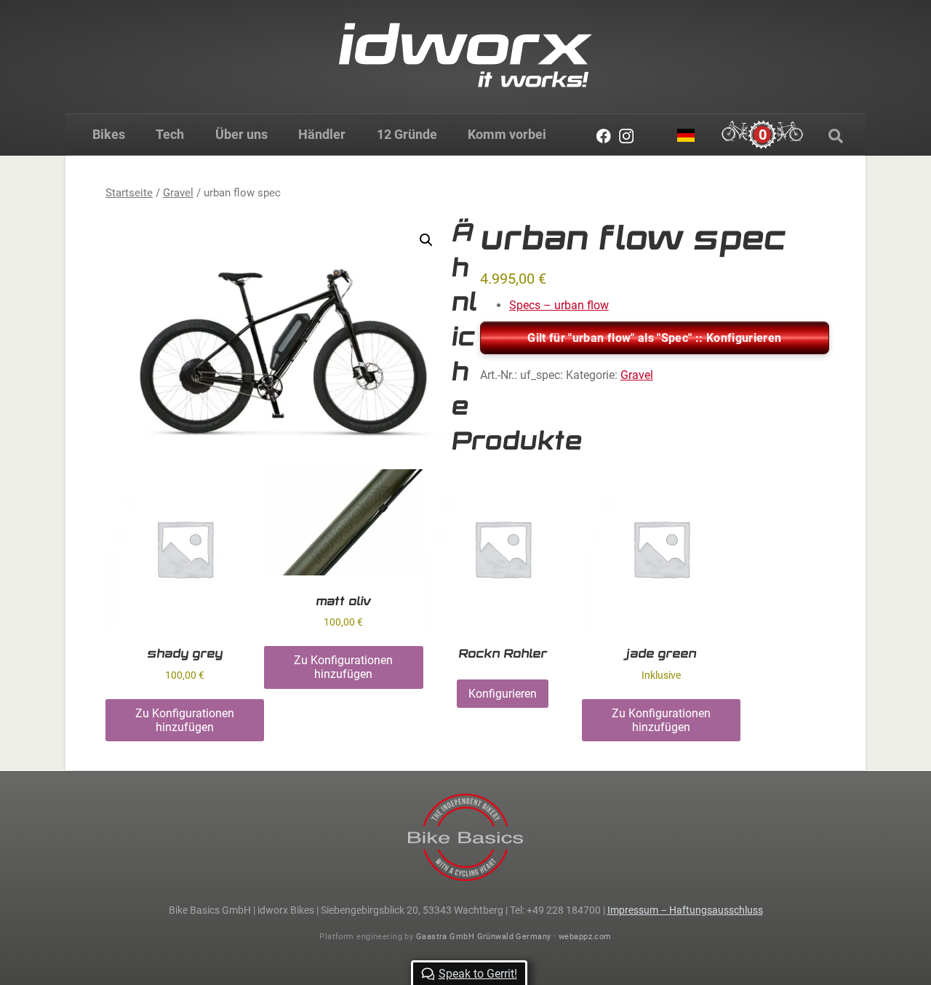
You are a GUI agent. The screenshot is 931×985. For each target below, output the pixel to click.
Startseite (129, 192)
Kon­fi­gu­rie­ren (502, 694)
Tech (170, 134)
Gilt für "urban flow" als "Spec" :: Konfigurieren (654, 338)
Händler (321, 134)
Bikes (108, 134)
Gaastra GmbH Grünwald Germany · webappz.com (514, 936)
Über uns (241, 134)
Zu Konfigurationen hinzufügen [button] (184, 720)
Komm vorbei (507, 134)
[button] (426, 240)
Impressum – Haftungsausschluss (685, 910)
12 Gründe (407, 134)
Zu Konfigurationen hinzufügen (661, 720)
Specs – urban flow (559, 305)
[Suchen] (835, 136)
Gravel (178, 192)
